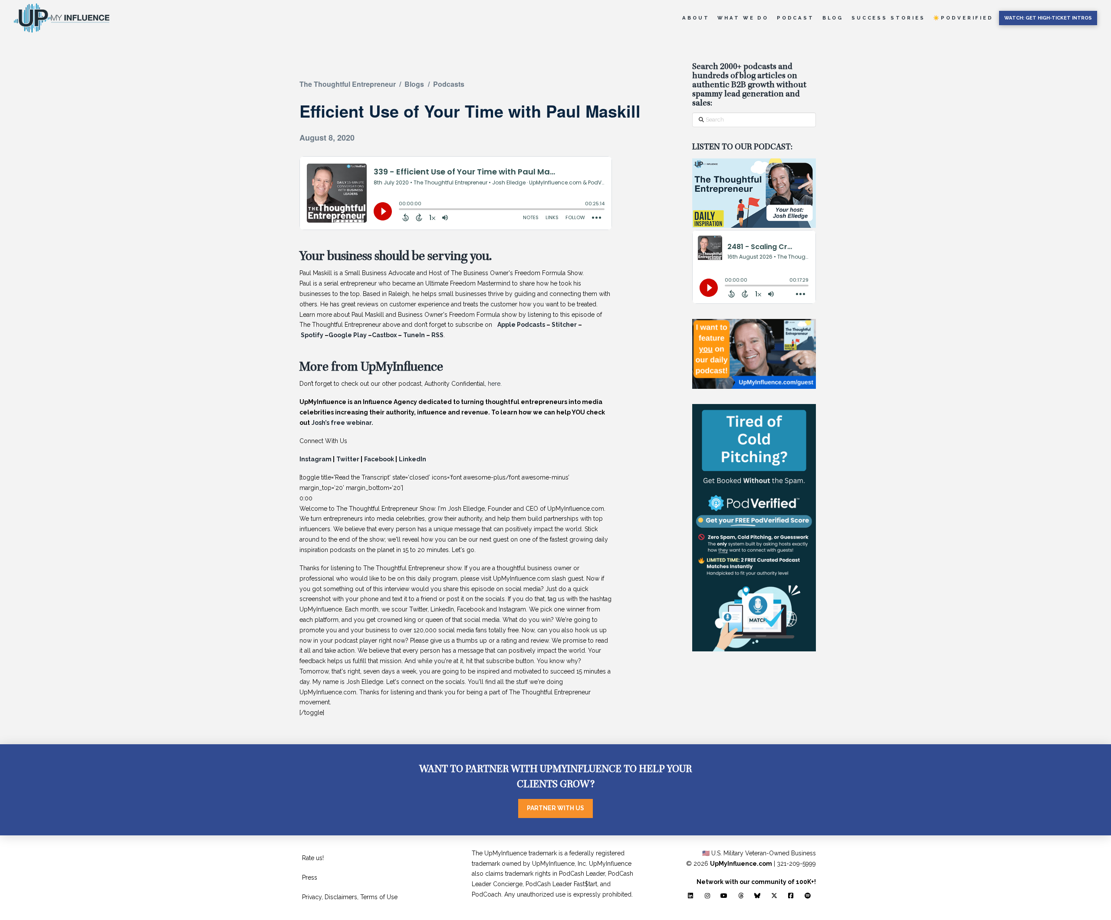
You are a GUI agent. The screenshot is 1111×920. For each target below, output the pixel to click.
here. (494, 383)
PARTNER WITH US (555, 808)
